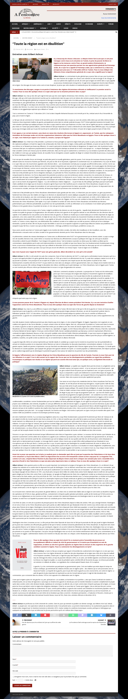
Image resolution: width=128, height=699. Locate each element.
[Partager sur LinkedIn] (35, 615)
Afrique (25, 24)
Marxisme (16, 28)
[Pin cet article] (45, 615)
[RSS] (116, 32)
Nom (14, 659)
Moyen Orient (29, 28)
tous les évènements (108, 18)
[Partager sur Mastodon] (82, 615)
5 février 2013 (19, 49)
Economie (89, 24)
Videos (74, 28)
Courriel (15, 665)
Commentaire (16, 644)
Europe (100, 24)
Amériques (38, 24)
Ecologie (77, 24)
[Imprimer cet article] (63, 615)
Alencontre (29, 49)
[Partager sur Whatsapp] (73, 615)
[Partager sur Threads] (110, 615)
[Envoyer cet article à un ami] (54, 615)
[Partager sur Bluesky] (101, 615)
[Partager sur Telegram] (91, 615)
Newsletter (45, 4)
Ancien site (56, 4)
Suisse (66, 28)
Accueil (15, 24)
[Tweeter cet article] (26, 615)
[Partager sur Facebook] (17, 615)
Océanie (43, 28)
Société (55, 28)
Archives (35, 4)
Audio (58, 24)
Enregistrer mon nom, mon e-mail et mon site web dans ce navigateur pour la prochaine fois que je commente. (50, 677)
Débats (67, 24)
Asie (49, 24)
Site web (15, 671)
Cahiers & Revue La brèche (19, 4)
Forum (110, 24)
